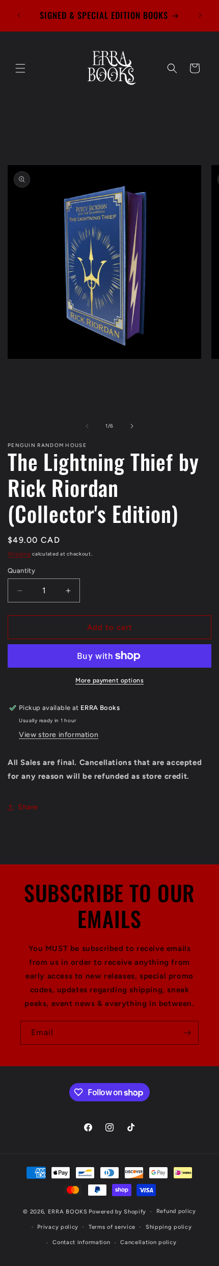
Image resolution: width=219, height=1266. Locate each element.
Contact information (81, 1242)
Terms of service (112, 1227)
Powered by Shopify (117, 1211)
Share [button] (28, 807)
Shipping (19, 553)
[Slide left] (87, 426)
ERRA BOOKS (68, 1211)
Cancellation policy (148, 1242)
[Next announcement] (200, 15)
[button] (20, 68)
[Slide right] (132, 426)
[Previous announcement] (19, 15)
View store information (58, 734)
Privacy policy (57, 1227)
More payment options (109, 680)
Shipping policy (169, 1227)
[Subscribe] (187, 1033)
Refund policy (176, 1211)
